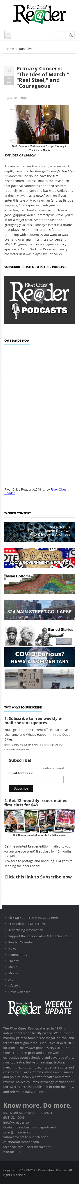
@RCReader (12, 1152)
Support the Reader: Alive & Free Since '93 (39, 936)
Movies (13, 973)
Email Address (21, 773)
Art (10, 979)
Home (9, 49)
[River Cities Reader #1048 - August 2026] (39, 414)
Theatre (14, 961)
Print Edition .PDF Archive (27, 924)
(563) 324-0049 (14, 1117)
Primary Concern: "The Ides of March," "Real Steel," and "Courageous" (42, 77)
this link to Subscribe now (44, 877)
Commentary (17, 955)
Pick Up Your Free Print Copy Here (33, 918)
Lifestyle (14, 986)
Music (12, 967)
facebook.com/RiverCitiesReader (27, 1147)
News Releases (19, 992)
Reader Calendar (20, 942)
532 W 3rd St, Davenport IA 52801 (27, 1113)
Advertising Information (25, 930)
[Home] (39, 14)
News (12, 948)
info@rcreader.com (17, 1122)
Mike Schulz (18, 98)
